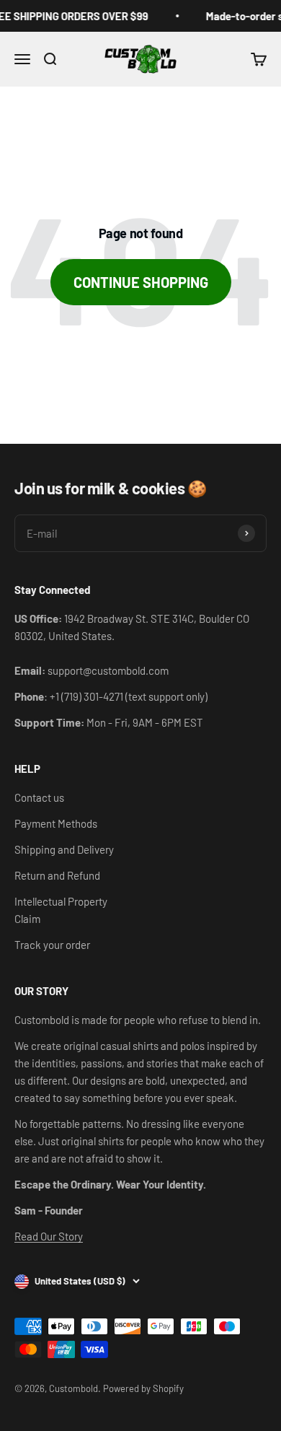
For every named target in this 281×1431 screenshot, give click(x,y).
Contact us (39, 797)
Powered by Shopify (143, 1388)
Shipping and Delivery (64, 849)
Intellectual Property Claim (60, 910)
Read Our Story (48, 1236)
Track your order (52, 944)
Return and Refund (57, 875)
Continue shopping (140, 282)
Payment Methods (55, 823)
